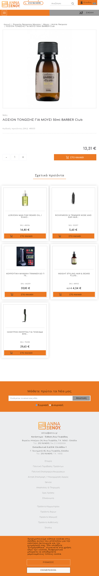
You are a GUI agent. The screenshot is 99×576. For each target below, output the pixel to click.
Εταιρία (48, 461)
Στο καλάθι (26, 236)
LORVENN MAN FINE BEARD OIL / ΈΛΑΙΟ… (25, 216)
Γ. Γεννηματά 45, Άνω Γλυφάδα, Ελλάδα (49, 451)
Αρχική (7, 24)
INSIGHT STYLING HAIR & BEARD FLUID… (74, 275)
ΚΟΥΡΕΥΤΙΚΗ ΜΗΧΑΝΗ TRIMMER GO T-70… (25, 275)
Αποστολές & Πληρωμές (48, 487)
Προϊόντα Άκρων (48, 512)
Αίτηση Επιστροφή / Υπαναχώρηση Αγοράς (48, 477)
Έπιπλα (48, 528)
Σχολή (90, 13)
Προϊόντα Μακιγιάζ (48, 517)
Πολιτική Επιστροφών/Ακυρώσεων (48, 472)
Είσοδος (88, 2)
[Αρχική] (12, 4)
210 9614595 (44, 443)
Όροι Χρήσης (48, 493)
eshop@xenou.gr (49, 433)
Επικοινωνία (48, 498)
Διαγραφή (57, 405)
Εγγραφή (43, 405)
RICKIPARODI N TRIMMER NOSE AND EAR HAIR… (73, 216)
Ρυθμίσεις (48, 562)
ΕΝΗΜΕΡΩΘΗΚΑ (48, 570)
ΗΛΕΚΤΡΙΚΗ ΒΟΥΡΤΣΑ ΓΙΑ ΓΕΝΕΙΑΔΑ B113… (25, 333)
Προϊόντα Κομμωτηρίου (48, 506)
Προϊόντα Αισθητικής (48, 522)
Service (48, 482)
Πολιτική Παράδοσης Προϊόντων (48, 466)
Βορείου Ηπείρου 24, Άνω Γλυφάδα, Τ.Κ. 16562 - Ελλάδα (49, 441)
